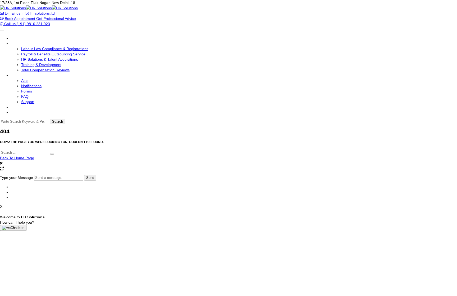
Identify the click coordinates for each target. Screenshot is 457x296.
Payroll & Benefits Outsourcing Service (53, 54)
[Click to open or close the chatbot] (13, 228)
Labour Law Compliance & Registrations (54, 49)
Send (90, 178)
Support (27, 102)
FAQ (25, 96)
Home (16, 38)
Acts (24, 80)
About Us (18, 107)
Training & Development (41, 65)
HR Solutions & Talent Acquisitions (49, 59)
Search (57, 121)
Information (20, 75)
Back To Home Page (17, 158)
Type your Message (16, 177)
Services (18, 43)
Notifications (31, 86)
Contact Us (20, 112)
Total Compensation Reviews (45, 70)
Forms (26, 91)
